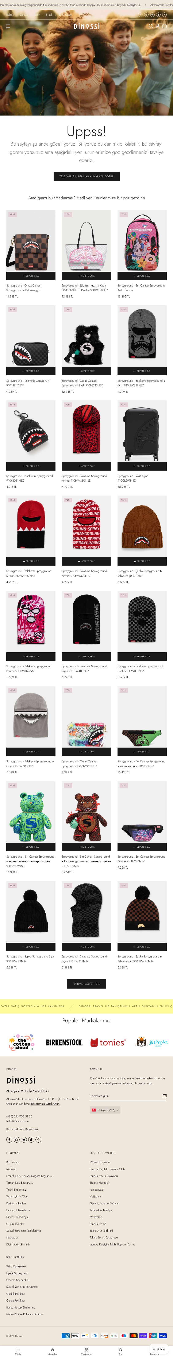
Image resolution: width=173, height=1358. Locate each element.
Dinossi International (18, 1210)
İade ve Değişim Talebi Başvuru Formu (112, 1244)
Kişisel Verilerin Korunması (22, 1287)
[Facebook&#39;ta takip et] (140, 14)
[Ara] (151, 26)
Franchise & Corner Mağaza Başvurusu (29, 1176)
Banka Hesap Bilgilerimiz (20, 1307)
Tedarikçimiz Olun (17, 1196)
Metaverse (96, 1217)
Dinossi (19, 1336)
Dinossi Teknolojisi (17, 1217)
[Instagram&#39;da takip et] (146, 14)
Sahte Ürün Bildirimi (101, 1231)
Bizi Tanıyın (12, 1162)
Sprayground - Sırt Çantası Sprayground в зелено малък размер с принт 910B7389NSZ (30, 861)
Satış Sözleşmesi (16, 1266)
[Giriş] (157, 26)
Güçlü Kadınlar (15, 1224)
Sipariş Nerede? (100, 1183)
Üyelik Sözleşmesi (16, 1273)
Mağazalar (12, 1237)
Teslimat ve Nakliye (101, 1210)
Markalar (11, 1169)
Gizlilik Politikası (15, 1294)
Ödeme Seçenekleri (18, 1280)
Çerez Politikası (15, 1301)
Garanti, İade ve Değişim (104, 1203)
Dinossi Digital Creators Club (107, 1169)
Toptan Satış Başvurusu (19, 1183)
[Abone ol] (165, 1095)
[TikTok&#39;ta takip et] (158, 14)
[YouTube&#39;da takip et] (152, 14)
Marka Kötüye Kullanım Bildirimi (24, 1314)
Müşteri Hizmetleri (100, 1162)
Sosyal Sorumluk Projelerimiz (23, 1231)
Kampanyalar (97, 1189)
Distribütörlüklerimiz (18, 1244)
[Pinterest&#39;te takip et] (164, 14)
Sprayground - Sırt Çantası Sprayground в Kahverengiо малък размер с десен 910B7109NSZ (86, 861)
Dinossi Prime (98, 1224)
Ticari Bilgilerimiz (16, 1189)
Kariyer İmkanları (16, 1203)
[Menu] (8, 26)
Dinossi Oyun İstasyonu (104, 1176)
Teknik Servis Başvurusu (104, 1237)
